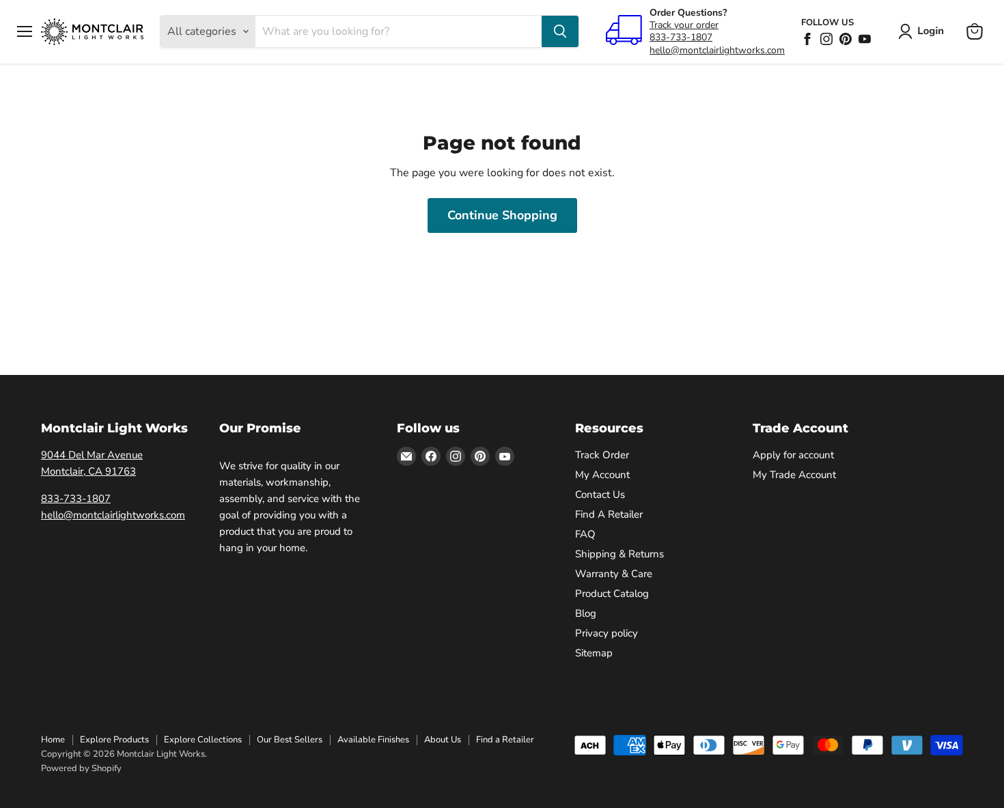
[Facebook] (807, 39)
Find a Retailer (505, 740)
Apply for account (793, 455)
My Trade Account (794, 475)
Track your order (684, 24)
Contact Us (600, 494)
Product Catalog (612, 593)
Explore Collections (203, 740)
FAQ (585, 534)
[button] (923, 31)
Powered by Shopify (81, 768)
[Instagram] (826, 39)
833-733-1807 (681, 37)
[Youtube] (865, 39)
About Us (442, 740)
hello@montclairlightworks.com (717, 50)
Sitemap (594, 653)
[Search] (560, 31)
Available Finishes (373, 740)
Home (53, 740)
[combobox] (398, 31)
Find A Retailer (609, 514)
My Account (602, 475)
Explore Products (114, 740)
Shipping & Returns (619, 554)
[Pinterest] (845, 39)
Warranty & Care (613, 574)
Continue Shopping (502, 215)
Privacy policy (606, 633)
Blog (585, 613)
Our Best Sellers (289, 740)
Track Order (602, 455)
